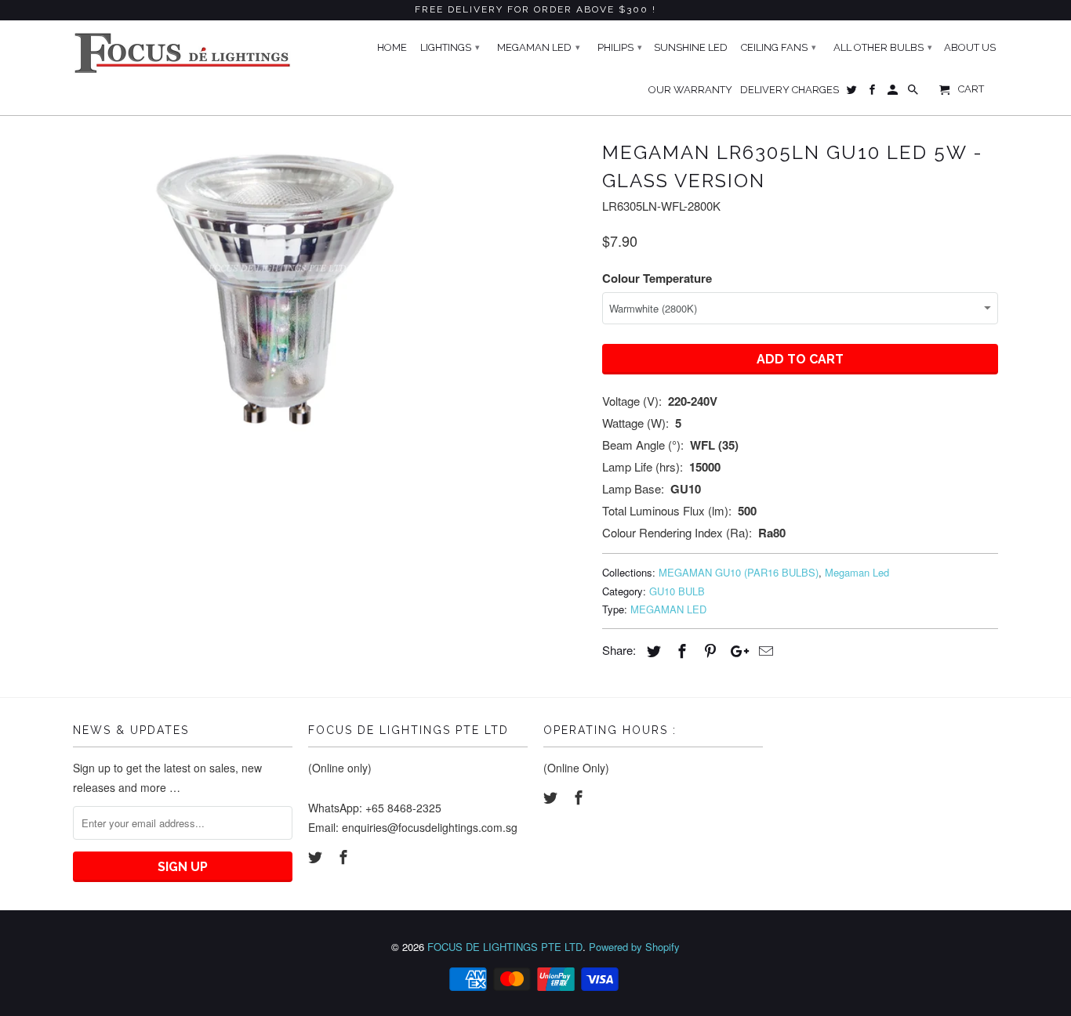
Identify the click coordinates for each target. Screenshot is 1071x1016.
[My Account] (894, 93)
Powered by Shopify (634, 946)
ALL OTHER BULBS (882, 47)
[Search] (914, 93)
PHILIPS (619, 47)
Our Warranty (690, 90)
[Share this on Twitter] (651, 650)
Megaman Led (857, 572)
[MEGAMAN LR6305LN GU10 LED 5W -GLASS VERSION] (278, 289)
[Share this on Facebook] (679, 650)
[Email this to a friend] (763, 650)
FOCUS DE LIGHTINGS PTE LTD (505, 946)
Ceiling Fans (778, 47)
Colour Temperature (657, 278)
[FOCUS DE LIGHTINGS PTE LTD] (182, 53)
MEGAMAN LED (668, 609)
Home (392, 47)
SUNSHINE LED (691, 47)
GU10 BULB (677, 591)
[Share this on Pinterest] (708, 650)
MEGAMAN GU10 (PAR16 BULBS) (739, 572)
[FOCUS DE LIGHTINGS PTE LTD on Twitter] (316, 856)
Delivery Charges (789, 90)
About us (970, 47)
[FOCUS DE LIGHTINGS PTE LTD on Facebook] (345, 856)
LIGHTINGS (450, 47)
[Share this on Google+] (735, 650)
